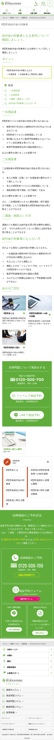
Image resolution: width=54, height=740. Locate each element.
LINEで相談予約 (30, 415)
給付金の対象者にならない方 (22, 103)
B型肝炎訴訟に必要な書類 (40, 482)
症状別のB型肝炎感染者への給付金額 (40, 472)
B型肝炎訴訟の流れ (15, 490)
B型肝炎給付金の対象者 (15, 482)
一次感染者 (14, 90)
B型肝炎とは (12, 470)
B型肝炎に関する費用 (15, 502)
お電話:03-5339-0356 (13, 539)
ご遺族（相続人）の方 (19, 99)
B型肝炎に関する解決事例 (40, 492)
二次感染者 (14, 95)
